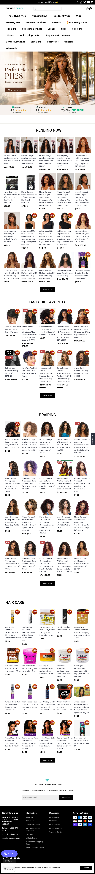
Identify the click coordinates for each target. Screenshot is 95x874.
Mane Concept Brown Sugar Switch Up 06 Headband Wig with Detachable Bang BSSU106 (64, 198)
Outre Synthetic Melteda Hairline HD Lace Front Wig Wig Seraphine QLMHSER (82, 331)
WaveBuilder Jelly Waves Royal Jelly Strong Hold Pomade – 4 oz (47, 631)
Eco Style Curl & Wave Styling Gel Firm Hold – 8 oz (29, 668)
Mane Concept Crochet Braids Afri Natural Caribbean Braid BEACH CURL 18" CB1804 (46, 565)
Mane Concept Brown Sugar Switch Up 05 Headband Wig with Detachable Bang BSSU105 (82, 198)
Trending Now (39, 15)
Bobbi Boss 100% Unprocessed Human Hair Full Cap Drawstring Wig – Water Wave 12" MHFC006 (65, 238)
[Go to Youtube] (88, 2)
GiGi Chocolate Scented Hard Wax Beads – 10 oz (13, 668)
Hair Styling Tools (29, 35)
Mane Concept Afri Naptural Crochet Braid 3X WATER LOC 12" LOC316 (81, 563)
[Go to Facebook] (77, 2)
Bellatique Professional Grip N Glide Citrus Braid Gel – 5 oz (47, 670)
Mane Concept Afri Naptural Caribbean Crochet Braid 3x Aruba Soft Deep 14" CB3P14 (81, 523)
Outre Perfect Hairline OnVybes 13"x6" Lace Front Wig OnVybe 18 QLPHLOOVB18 (82, 160)
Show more (47, 290)
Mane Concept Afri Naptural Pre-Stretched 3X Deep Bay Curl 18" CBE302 (12, 522)
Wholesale (11, 48)
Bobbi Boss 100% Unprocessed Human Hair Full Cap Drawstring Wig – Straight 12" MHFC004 (28, 238)
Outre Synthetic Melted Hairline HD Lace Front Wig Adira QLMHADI (47, 274)
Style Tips (29, 834)
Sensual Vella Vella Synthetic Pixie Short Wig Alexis (13, 329)
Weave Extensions (36, 22)
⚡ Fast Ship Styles (16, 15)
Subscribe (66, 797)
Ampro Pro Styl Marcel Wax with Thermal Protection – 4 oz (64, 706)
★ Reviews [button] (93, 439)
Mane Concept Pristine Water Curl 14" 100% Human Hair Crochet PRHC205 (12, 197)
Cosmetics (53, 41)
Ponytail (56, 22)
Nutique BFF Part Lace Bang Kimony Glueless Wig (65, 273)
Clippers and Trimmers (57, 35)
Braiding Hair (13, 22)
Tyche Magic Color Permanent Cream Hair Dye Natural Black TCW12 (30, 743)
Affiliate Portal (31, 838)
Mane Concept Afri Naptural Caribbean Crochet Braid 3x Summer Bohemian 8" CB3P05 (47, 525)
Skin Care (36, 41)
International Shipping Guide (34, 843)
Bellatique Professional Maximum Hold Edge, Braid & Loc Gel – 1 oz (81, 671)
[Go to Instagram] (80, 2)
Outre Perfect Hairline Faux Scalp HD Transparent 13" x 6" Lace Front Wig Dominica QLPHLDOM (65, 333)
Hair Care (11, 28)
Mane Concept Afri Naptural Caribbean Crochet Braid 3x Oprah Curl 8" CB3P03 (29, 523)
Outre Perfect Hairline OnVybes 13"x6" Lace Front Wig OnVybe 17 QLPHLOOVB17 (82, 236)
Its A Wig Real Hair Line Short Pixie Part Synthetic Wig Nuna (30, 372)
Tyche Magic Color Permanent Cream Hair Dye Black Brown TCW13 (47, 743)
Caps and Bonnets (32, 28)
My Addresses (54, 825)
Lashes (51, 28)
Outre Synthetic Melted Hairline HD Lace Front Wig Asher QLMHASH (29, 274)
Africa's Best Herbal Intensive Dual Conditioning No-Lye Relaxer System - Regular (81, 707)
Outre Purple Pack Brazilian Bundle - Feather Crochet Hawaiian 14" (82, 274)
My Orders (53, 821)
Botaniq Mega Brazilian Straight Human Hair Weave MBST (12, 159)
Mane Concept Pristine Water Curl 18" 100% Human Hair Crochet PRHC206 (29, 197)
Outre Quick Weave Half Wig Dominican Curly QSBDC (81, 372)
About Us (29, 817)
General (68, 41)
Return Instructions (33, 825)
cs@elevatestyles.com (11, 838)
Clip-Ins (10, 35)
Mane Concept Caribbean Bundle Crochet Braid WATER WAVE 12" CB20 (64, 522)
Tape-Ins (77, 28)
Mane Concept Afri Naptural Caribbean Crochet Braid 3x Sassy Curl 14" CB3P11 (47, 446)
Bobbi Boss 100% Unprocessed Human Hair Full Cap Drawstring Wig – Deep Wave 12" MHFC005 (47, 238)
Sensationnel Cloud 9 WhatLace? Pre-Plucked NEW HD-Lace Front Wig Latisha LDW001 (29, 333)
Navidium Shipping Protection (33, 829)
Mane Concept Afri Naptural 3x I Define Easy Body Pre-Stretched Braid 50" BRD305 (64, 483)
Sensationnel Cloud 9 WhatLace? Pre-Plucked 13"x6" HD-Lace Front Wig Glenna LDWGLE (64, 374)
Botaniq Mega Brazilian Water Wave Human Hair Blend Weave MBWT (64, 160)
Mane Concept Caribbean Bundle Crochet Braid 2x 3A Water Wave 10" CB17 (30, 483)
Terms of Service (56, 832)
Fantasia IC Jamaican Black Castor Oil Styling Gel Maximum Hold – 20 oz (82, 632)
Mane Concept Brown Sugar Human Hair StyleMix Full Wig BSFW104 (10, 236)
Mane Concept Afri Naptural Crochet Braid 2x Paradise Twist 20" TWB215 (47, 483)
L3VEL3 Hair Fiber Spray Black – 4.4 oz (64, 630)
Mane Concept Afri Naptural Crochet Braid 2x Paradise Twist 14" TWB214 (12, 563)
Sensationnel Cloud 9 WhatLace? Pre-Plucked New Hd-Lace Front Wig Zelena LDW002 (47, 374)
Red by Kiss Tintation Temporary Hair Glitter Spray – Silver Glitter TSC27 (28, 634)
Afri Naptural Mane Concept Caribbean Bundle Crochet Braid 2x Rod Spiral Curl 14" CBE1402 (82, 446)
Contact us (30, 821)
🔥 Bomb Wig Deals (76, 22)
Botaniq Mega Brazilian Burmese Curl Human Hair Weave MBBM (28, 159)
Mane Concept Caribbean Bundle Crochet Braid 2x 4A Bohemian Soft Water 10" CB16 (30, 444)
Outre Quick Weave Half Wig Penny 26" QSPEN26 (11, 372)
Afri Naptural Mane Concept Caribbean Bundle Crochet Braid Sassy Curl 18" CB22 (82, 485)
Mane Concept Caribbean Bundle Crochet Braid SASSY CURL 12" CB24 (30, 563)
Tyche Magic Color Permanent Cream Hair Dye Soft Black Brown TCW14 (65, 743)
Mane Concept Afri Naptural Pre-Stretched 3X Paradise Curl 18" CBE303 (64, 444)
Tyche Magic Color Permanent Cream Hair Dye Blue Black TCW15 (13, 742)
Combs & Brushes (15, 41)
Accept (85, 867)
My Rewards (54, 817)
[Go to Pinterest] (92, 2)
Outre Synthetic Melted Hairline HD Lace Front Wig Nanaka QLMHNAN (11, 274)
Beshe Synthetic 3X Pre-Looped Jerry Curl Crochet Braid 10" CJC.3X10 (47, 330)
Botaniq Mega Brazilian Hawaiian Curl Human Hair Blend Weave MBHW (46, 160)
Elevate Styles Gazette (35, 848)
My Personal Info (55, 828)
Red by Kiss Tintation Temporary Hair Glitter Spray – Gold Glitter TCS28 (13, 632)
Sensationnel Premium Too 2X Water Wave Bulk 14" (81, 742)
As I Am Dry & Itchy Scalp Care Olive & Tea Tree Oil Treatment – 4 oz (47, 706)
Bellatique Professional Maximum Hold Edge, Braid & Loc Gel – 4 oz (64, 671)
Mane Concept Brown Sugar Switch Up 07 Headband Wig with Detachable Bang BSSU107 (46, 198)
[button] (90, 4)
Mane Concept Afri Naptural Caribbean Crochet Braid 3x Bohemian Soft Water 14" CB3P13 (64, 565)
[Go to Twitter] (84, 2)
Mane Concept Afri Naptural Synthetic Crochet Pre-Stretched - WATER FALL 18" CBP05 (13, 485)
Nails (63, 28)
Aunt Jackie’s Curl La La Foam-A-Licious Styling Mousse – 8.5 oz (12, 706)
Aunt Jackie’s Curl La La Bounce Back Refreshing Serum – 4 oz (30, 706)
